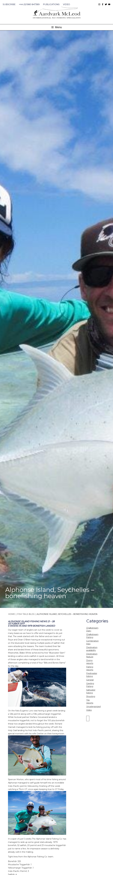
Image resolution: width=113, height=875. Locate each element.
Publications (51, 4)
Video (66, 4)
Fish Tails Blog (26, 614)
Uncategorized (93, 706)
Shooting (90, 696)
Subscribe (9, 4)
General (90, 680)
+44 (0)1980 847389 (29, 4)
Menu (58, 27)
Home (11, 614)
